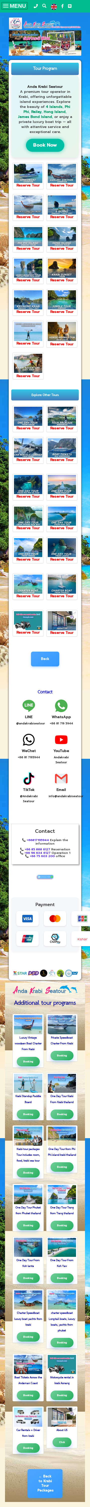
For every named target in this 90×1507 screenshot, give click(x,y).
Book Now (45, 145)
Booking (28, 1061)
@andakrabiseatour (30, 723)
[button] (14, 43)
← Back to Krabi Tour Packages (46, 1483)
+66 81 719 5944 (61, 723)
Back (45, 658)
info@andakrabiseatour (66, 796)
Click (62, 1442)
